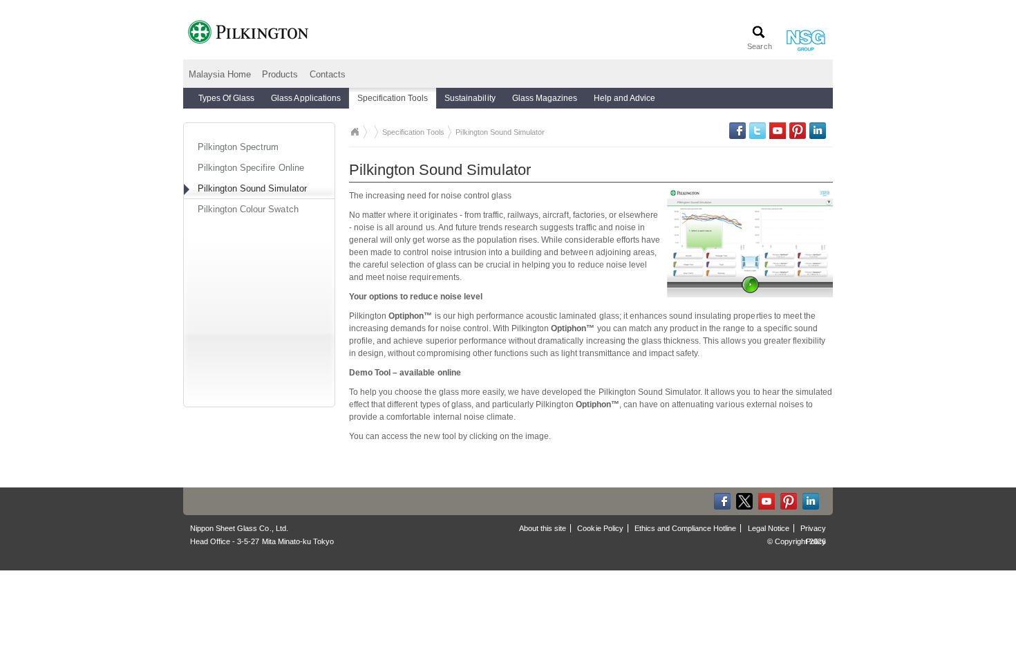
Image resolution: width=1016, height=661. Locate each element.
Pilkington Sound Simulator (252, 188)
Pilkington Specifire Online (251, 167)
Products (280, 74)
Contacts (328, 74)
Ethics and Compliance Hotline (685, 528)
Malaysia (354, 132)
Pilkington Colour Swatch (248, 209)
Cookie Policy (600, 528)
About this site (542, 528)
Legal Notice (768, 528)
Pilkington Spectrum (238, 147)
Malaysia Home (220, 74)
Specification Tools (413, 132)
